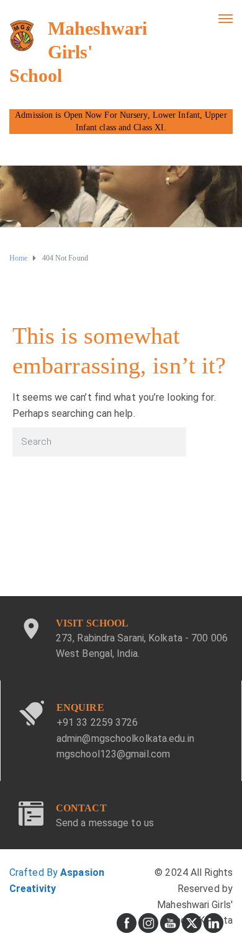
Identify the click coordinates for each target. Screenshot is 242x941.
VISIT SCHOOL (92, 623)
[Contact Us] (31, 818)
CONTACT (81, 808)
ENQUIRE (80, 707)
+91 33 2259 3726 (97, 722)
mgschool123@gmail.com (113, 754)
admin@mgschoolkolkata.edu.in (125, 738)
